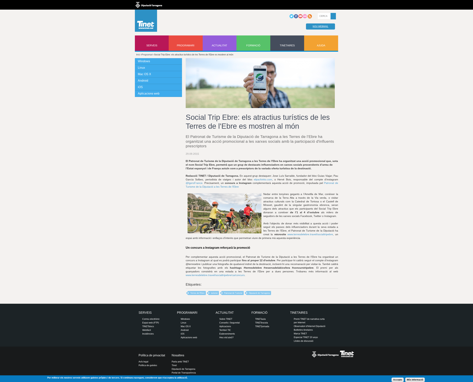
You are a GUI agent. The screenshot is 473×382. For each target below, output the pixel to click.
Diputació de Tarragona (259, 293)
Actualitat (219, 45)
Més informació (415, 379)
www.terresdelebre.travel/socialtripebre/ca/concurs (215, 275)
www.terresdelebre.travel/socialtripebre (310, 234)
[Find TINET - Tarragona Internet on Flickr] (305, 17)
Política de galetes (148, 365)
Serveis (151, 45)
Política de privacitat (152, 355)
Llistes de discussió (303, 341)
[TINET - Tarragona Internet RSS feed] (309, 17)
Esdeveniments (227, 334)
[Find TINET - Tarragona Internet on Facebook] (296, 17)
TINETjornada (262, 326)
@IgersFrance (194, 182)
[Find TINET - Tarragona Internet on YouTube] (300, 17)
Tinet (174, 365)
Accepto (397, 379)
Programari (185, 45)
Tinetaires (287, 45)
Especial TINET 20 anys (306, 337)
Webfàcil (146, 330)
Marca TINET (300, 333)
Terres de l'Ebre (197, 293)
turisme (214, 293)
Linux (141, 67)
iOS (140, 87)
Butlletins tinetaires (303, 330)
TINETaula (260, 319)
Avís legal (143, 361)
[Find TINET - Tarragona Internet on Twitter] (291, 17)
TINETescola (261, 322)
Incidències (148, 334)
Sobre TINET (225, 319)
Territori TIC (225, 330)
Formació (253, 45)
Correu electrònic (151, 319)
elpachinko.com (263, 179)
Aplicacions (225, 326)
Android (143, 80)
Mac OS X (144, 74)
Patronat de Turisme (233, 293)
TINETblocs (148, 326)
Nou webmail (320, 26)
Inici (138, 54)
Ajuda (321, 45)
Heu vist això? (226, 337)
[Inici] (146, 22)
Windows (144, 61)
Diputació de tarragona (149, 4)
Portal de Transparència (184, 372)
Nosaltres (178, 355)
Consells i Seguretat (229, 322)
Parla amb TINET (180, 361)
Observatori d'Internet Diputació (309, 326)
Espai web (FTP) (150, 322)
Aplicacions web (148, 93)
